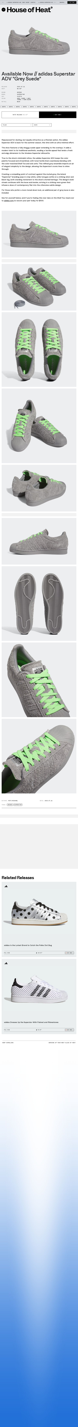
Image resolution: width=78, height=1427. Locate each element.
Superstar (21, 94)
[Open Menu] (3, 10)
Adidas (19, 92)
